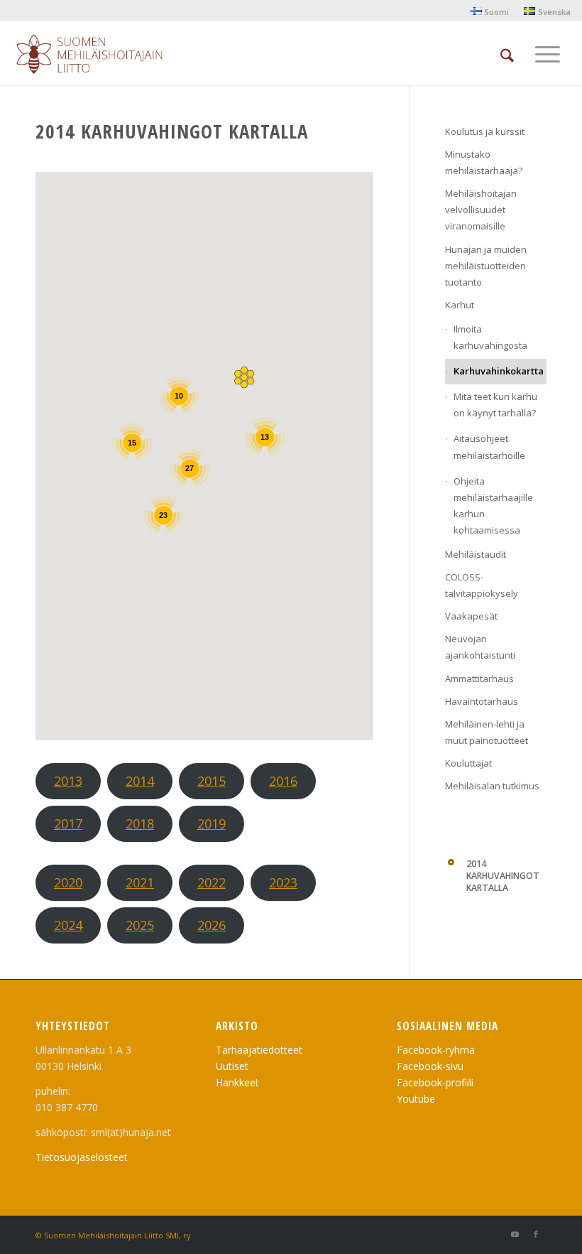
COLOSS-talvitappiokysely (481, 585)
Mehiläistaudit (475, 554)
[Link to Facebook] (536, 1234)
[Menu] (548, 53)
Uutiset (232, 1066)
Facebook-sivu (430, 1066)
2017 (68, 823)
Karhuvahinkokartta (499, 370)
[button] (244, 377)
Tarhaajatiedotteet (259, 1049)
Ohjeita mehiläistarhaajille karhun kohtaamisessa (493, 505)
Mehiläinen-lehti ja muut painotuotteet (486, 732)
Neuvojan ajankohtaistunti (480, 646)
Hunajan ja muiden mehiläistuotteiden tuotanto (486, 265)
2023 (283, 882)
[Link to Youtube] (514, 1234)
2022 (211, 882)
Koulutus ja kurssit (485, 131)
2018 (140, 823)
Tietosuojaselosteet (81, 1157)
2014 (140, 780)
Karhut (459, 304)
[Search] (507, 53)
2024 (68, 925)
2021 (140, 882)
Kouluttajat (468, 763)
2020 (68, 882)
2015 (211, 780)
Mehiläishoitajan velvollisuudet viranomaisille (481, 209)
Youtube (416, 1099)
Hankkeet (237, 1082)
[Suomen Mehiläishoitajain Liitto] (106, 56)
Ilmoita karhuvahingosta (490, 337)
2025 (140, 925)
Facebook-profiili (435, 1082)
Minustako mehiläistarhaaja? (483, 162)
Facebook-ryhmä (436, 1049)
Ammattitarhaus (479, 678)
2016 (283, 780)
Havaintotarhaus (481, 701)
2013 (68, 780)
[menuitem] (490, 11)
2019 (211, 823)
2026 (211, 925)
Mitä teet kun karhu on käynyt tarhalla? (495, 404)
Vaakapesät (471, 616)
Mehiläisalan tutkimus (492, 785)
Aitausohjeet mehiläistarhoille (489, 446)
